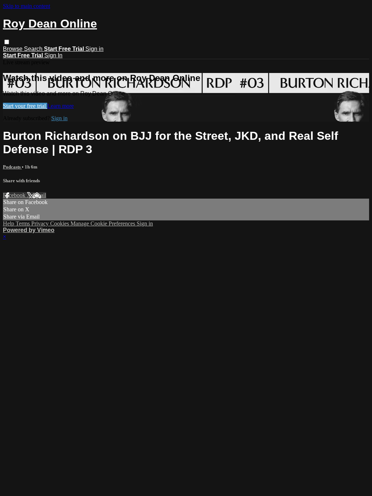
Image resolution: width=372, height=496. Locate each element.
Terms (23, 223)
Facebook (15, 195)
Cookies (60, 223)
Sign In (53, 55)
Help (9, 223)
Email (39, 195)
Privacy (40, 223)
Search (34, 49)
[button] (6, 42)
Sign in (94, 49)
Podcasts (12, 167)
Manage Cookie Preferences (103, 223)
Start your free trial (25, 106)
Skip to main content (26, 6)
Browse (13, 49)
